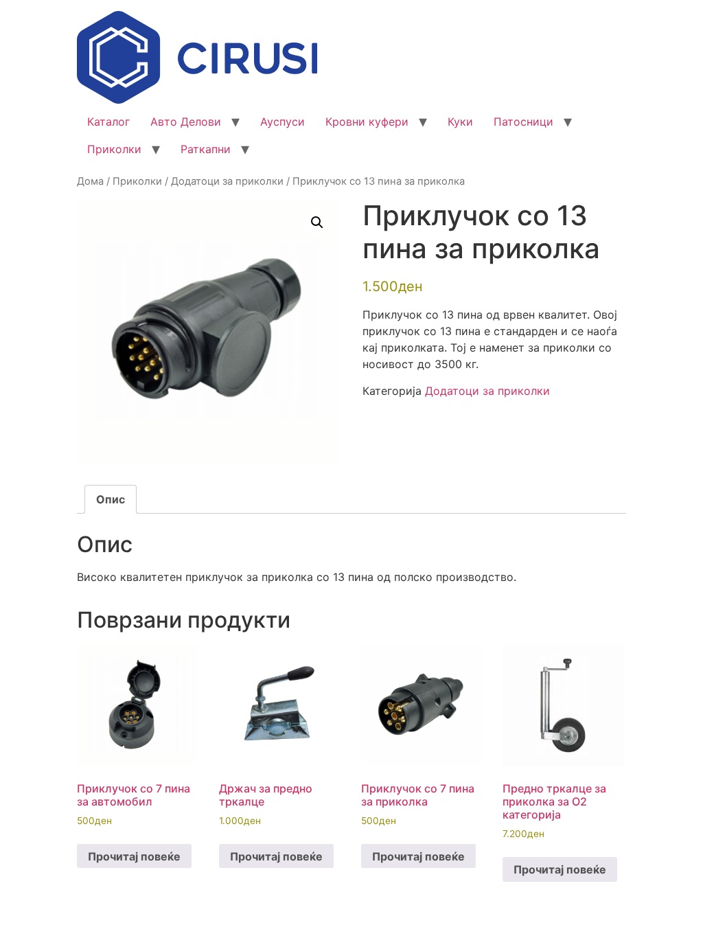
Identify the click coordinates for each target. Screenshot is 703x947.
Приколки (114, 149)
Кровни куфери (366, 121)
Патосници (523, 121)
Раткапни (206, 149)
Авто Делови (185, 121)
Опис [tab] (110, 499)
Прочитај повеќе (134, 856)
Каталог (108, 121)
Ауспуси (282, 121)
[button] (317, 222)
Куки (460, 121)
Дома (90, 181)
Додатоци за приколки (227, 181)
